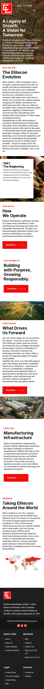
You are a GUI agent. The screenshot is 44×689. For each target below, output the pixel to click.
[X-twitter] (22, 625)
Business (28, 634)
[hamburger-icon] (40, 10)
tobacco (34, 97)
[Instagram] (25, 625)
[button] (34, 11)
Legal (6, 667)
